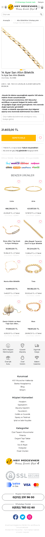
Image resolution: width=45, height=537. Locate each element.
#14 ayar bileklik (32, 158)
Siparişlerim (22, 405)
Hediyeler (22, 448)
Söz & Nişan (22, 445)
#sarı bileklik (20, 158)
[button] (21, 69)
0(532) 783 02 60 (23, 507)
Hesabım (22, 402)
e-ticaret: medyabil (22, 532)
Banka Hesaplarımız (22, 384)
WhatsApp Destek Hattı (26, 2)
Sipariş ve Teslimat (22, 417)
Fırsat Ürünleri (22, 451)
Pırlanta (22, 435)
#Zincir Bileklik (7, 158)
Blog (22, 387)
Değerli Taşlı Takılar (22, 438)
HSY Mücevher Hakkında (22, 380)
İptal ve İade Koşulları (22, 420)
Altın (22, 442)
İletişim (41, 2)
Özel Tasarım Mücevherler (22, 432)
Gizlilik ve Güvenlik (22, 414)
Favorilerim (22, 411)
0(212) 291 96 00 (23, 497)
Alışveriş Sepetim (22, 408)
